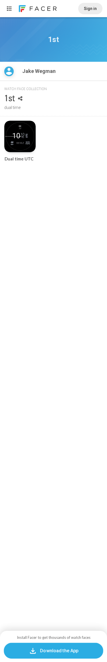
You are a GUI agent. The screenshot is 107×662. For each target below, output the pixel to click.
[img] (9, 71)
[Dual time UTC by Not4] (20, 136)
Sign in (90, 8)
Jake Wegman (39, 71)
